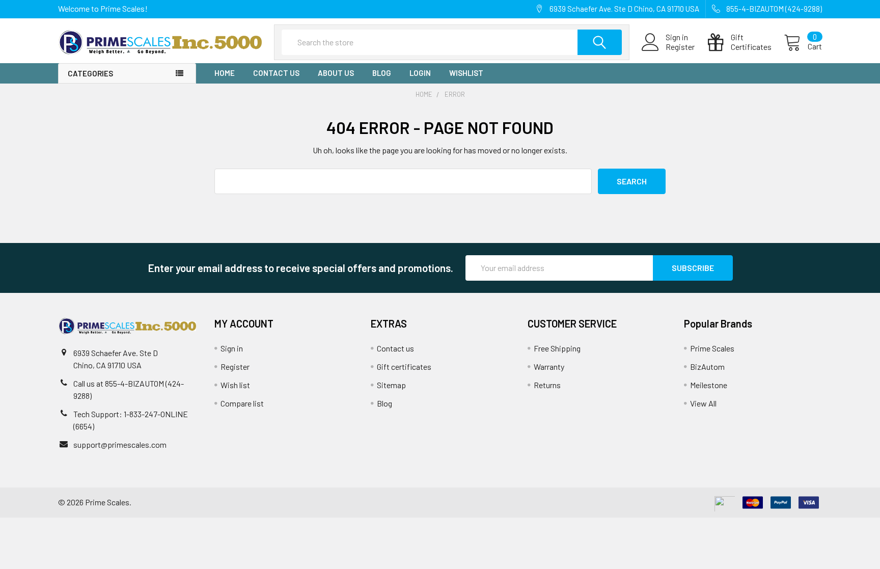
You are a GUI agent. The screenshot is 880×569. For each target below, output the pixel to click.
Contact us (276, 72)
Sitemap (391, 385)
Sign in (232, 348)
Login (420, 72)
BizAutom (707, 366)
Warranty (549, 366)
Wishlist (466, 72)
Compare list (242, 403)
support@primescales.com (120, 444)
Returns (547, 385)
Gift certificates (404, 366)
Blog (381, 72)
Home (224, 72)
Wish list (235, 385)
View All (703, 403)
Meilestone (708, 385)
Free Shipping (557, 348)
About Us (336, 72)
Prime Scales (712, 348)
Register (680, 46)
